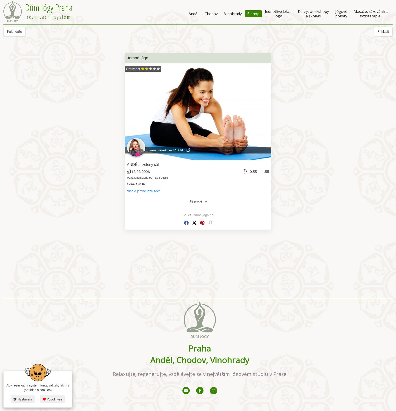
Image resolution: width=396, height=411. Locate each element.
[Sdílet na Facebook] (186, 222)
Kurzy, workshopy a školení (313, 14)
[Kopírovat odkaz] (210, 222)
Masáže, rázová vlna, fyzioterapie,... (371, 14)
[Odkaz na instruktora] (188, 150)
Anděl (193, 13)
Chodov (211, 13)
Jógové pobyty (341, 14)
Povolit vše (54, 399)
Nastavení (24, 399)
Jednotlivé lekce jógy (278, 14)
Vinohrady (233, 13)
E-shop (253, 13)
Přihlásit (383, 31)
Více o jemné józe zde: (143, 191)
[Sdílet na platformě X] (194, 222)
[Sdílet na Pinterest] (202, 222)
